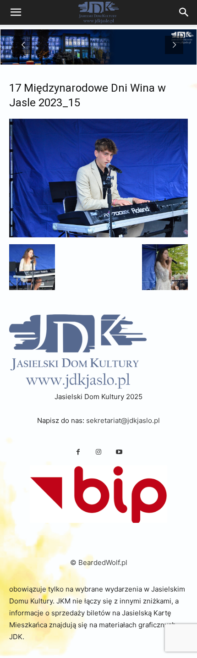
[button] (32, 267)
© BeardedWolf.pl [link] (98, 562)
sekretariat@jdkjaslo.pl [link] (123, 420)
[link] (184, 12)
